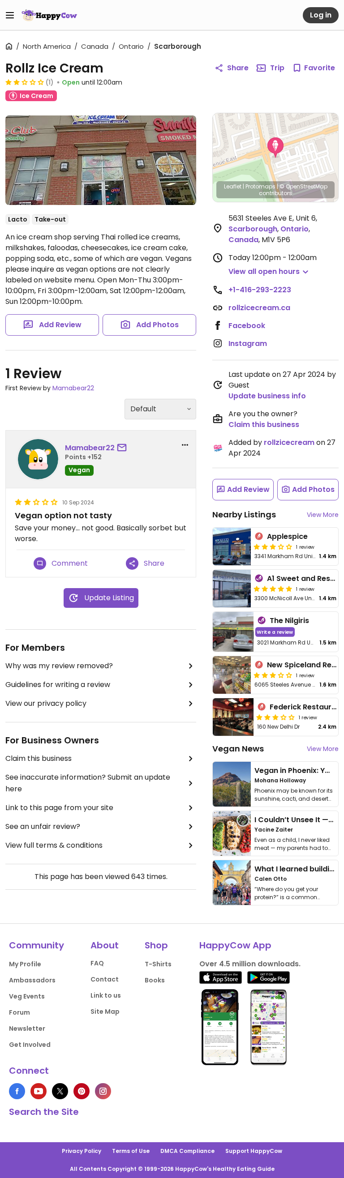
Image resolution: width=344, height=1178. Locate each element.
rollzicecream (289, 442)
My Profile (25, 964)
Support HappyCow (253, 1151)
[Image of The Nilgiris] (233, 632)
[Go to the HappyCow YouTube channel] (38, 1091)
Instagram (247, 343)
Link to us (105, 995)
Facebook (246, 325)
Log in (320, 15)
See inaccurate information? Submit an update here (87, 783)
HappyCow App (235, 945)
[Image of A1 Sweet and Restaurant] (232, 588)
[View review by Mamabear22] (38, 459)
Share (238, 68)
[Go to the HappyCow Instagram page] (103, 1091)
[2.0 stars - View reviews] (24, 82)
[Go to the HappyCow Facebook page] (17, 1091)
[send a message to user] (123, 448)
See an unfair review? (42, 826)
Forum (19, 1012)
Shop (156, 945)
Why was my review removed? (59, 666)
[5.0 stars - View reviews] (273, 589)
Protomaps (260, 186)
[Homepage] (49, 15)
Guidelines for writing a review (57, 684)
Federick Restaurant (307, 707)
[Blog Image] (232, 784)
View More (323, 514)
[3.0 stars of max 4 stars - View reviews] (273, 546)
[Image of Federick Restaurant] (233, 717)
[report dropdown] (185, 445)
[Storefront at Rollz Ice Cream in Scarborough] (100, 160)
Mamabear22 (73, 388)
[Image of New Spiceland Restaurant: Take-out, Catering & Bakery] (232, 675)
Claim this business (38, 758)
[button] (275, 147)
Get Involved (30, 1044)
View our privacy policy (45, 703)
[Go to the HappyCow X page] (60, 1091)
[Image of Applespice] (232, 546)
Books (155, 980)
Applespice (287, 536)
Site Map (105, 1011)
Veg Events (27, 996)
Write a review (275, 631)
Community (36, 945)
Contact (104, 979)
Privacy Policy (81, 1151)
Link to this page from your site (59, 807)
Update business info (267, 396)
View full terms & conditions (54, 845)
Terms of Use (131, 1151)
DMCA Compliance (187, 1151)
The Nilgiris (289, 620)
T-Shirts (158, 964)
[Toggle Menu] (10, 15)
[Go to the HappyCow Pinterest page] (81, 1091)
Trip (277, 68)
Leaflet (232, 186)
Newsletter (27, 1028)
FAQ (97, 963)
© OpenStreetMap (303, 186)
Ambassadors (32, 980)
